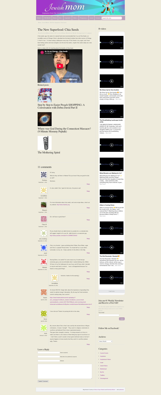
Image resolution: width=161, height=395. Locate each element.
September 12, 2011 (42, 240)
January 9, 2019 (43, 335)
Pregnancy (83, 18)
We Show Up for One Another (109, 90)
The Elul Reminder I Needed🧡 (110, 256)
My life (74, 33)
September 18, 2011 (42, 255)
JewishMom (46, 33)
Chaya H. (44, 224)
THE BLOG (47, 18)
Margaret (44, 210)
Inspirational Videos (105, 359)
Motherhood (69, 33)
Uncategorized (80, 33)
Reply (88, 184)
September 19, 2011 (42, 269)
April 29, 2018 (44, 299)
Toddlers (102, 375)
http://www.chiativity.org (63, 204)
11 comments (88, 33)
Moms (55, 18)
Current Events (104, 353)
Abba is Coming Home (107, 205)
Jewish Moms (45, 22)
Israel (91, 18)
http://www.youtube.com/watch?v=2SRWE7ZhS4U (63, 235)
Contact (98, 18)
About (39, 18)
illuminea (122, 389)
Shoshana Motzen (111, 389)
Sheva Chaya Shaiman (99, 389)
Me (60, 18)
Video (75, 18)
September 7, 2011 (42, 182)
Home (39, 22)
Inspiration (68, 18)
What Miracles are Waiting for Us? (111, 173)
